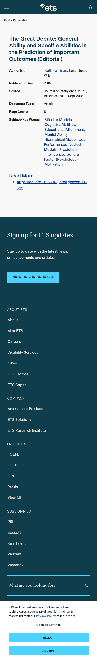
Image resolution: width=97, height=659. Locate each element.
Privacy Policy (46, 616)
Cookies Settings (48, 625)
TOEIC (13, 465)
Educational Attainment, (64, 130)
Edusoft (14, 532)
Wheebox (15, 565)
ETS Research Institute (27, 430)
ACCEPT (48, 650)
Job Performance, (65, 142)
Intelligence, (55, 154)
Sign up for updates (33, 277)
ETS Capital (18, 385)
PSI (10, 522)
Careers (14, 341)
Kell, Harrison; (56, 70)
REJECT (48, 637)
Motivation (53, 164)
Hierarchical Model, (61, 139)
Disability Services (23, 352)
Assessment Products (26, 409)
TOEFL (13, 454)
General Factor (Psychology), (62, 157)
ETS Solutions (19, 420)
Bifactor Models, (58, 120)
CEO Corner (18, 374)
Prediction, (68, 149)
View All (14, 498)
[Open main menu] (6, 7)
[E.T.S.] (48, 7)
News (12, 363)
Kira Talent (17, 543)
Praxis (13, 487)
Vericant (14, 554)
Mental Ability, (56, 134)
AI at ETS (15, 331)
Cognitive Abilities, (60, 125)
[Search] (87, 585)
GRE (11, 476)
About (13, 320)
